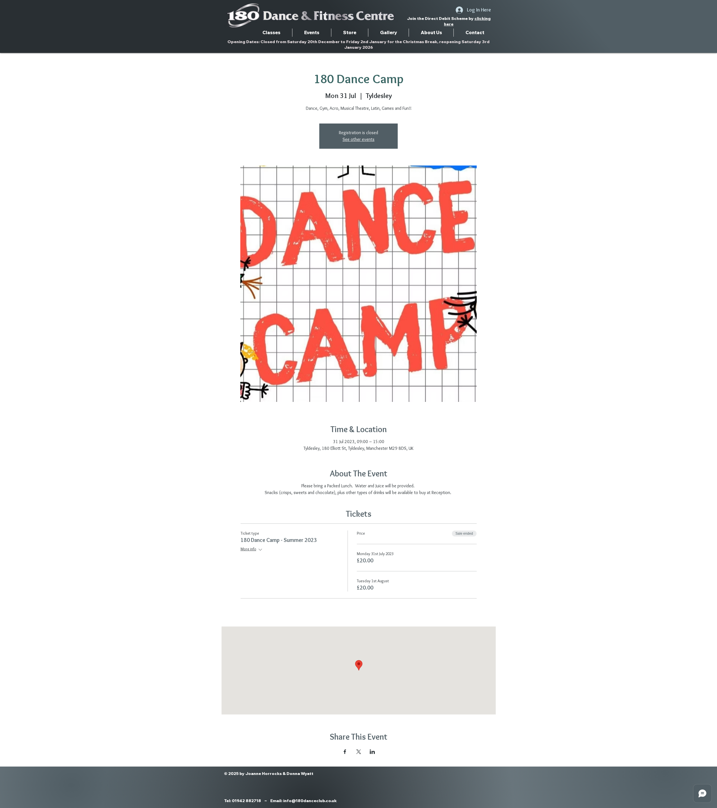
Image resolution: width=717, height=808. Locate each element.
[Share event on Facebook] (345, 751)
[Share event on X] (358, 751)
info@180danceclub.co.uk (310, 800)
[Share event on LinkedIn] (372, 751)
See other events (358, 139)
